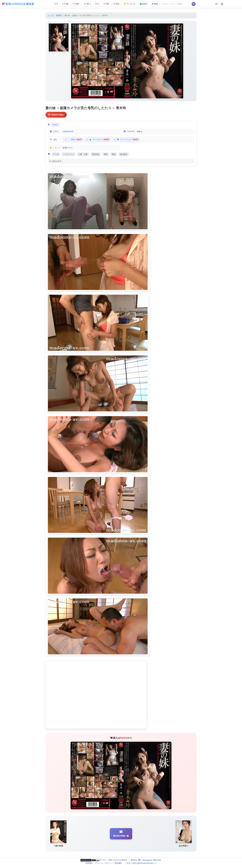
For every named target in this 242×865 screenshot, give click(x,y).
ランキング (130, 4)
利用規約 (89, 863)
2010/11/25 (68, 131)
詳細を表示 (56, 161)
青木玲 (59, 15)
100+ (77, 4)
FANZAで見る (57, 115)
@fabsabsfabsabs (145, 863)
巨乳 (117, 4)
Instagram (148, 860)
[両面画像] (127, 61)
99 (67, 4)
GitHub (158, 860)
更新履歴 (118, 863)
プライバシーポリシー (104, 863)
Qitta (135, 860)
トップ (50, 15)
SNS (156, 4)
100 (107, 4)
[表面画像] (58, 37)
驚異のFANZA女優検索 (19, 4)
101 (87, 4)
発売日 (144, 4)
